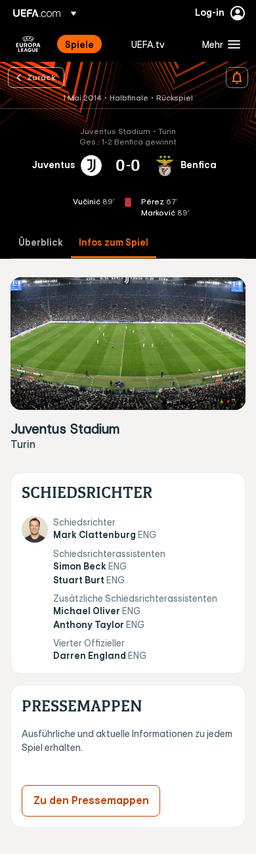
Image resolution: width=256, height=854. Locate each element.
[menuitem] (86, 44)
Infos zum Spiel (113, 243)
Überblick (40, 243)
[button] (218, 44)
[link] (79, 44)
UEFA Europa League (28, 44)
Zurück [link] (41, 76)
